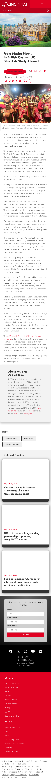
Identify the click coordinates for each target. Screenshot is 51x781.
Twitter (16, 413)
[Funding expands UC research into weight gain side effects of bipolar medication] (25, 561)
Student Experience (12, 444)
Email (7, 691)
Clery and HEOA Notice (17, 766)
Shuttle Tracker (11, 703)
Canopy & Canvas (12, 683)
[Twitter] (18, 651)
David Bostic (36, 71)
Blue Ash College (11, 439)
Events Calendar (12, 751)
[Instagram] (25, 651)
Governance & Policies (14, 743)
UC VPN (8, 712)
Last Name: (12, 626)
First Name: (12, 617)
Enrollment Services (13, 687)
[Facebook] (10, 651)
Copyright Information (18, 774)
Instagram (27, 413)
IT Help (7, 708)
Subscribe (25, 635)
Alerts (4, 766)
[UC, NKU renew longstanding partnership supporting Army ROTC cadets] (25, 515)
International (29, 439)
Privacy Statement (36, 772)
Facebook (30, 411)
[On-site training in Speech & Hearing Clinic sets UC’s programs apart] (25, 470)
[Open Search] (42, 4)
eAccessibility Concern (18, 772)
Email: (9, 609)
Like (26, 81)
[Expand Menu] (48, 10)
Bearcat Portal (11, 699)
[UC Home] (15, 4)
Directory (8, 747)
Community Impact (12, 739)
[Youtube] (33, 651)
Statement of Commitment (26, 769)
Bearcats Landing (12, 716)
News (7, 735)
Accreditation (34, 774)
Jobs (6, 731)
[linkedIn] (40, 651)
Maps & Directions (12, 727)
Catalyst (8, 695)
